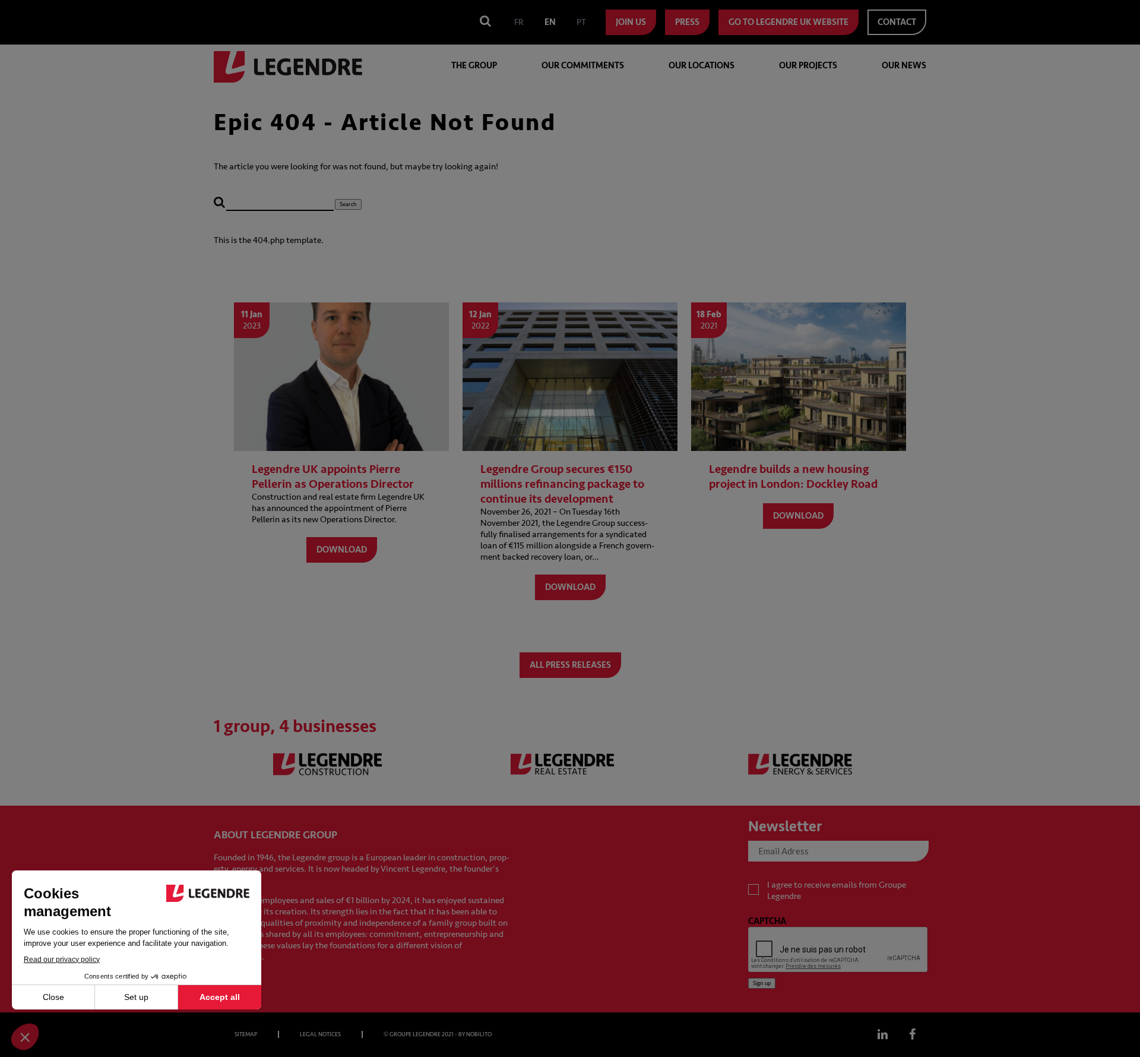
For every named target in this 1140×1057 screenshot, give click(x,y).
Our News (904, 65)
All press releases (570, 665)
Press (687, 22)
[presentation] (838, 950)
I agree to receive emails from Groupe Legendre (836, 890)
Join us (631, 22)
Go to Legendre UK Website (788, 22)
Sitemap (246, 1034)
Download (341, 550)
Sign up (762, 983)
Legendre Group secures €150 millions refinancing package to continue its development (562, 484)
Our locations (701, 65)
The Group (474, 65)
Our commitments (583, 65)
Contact (897, 22)
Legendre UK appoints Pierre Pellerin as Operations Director (333, 476)
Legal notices (320, 1034)
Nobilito (479, 1034)
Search (348, 204)
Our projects (808, 65)
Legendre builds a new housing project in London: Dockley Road (793, 476)
